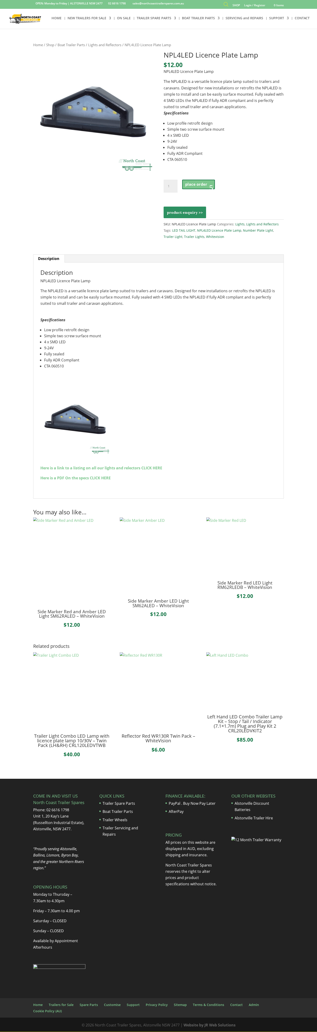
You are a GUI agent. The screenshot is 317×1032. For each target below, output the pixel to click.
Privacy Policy (157, 1005)
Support (133, 1005)
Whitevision (215, 236)
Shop (50, 44)
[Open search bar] (226, 5)
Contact (236, 1005)
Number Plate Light (258, 230)
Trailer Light (173, 236)
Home (38, 44)
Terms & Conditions (208, 1005)
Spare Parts (89, 1005)
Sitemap (180, 1005)
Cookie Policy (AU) (47, 1011)
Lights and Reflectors (104, 44)
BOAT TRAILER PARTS (198, 18)
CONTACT (302, 18)
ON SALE (124, 18)
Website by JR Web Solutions (210, 1025)
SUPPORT (276, 18)
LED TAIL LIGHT (183, 230)
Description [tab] (48, 258)
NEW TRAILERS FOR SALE (87, 18)
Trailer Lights (194, 236)
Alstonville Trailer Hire (254, 818)
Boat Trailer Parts (71, 44)
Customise (112, 1005)
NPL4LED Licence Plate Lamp (219, 230)
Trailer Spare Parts (119, 803)
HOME (56, 18)
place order (196, 184)
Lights (240, 224)
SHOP (236, 5)
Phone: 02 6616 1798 (51, 809)
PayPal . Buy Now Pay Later (193, 803)
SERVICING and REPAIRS (244, 18)
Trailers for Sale (61, 1005)
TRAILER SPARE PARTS (154, 18)
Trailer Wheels (115, 819)
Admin (254, 1005)
